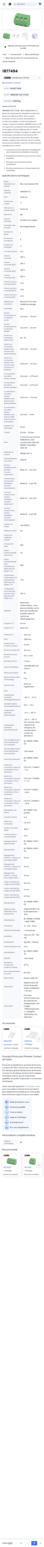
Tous (4, 54)
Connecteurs (16, 54)
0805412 (28, 1041)
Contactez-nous (32, 1086)
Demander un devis (11, 1044)
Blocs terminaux (32, 54)
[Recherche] (15, 4)
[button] (22, 20)
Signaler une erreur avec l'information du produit (23, 47)
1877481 (27, 1167)
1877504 (7, 1167)
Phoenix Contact (13, 82)
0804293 (8, 1041)
